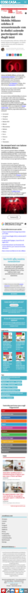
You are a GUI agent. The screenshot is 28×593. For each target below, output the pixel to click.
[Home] (10, 2)
